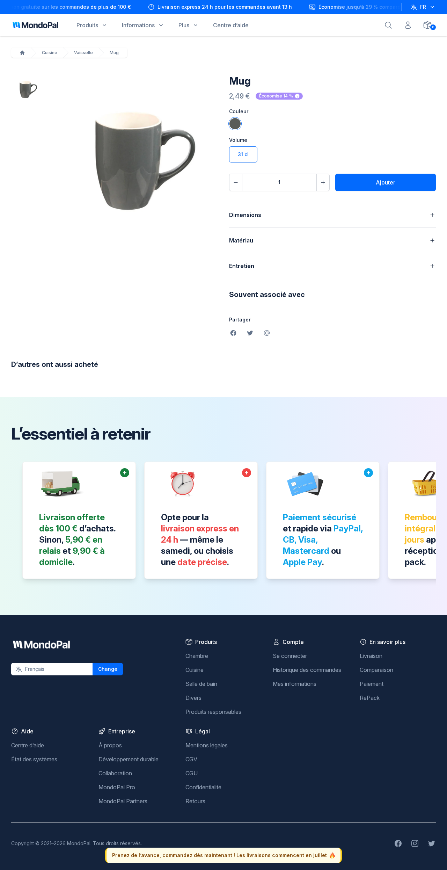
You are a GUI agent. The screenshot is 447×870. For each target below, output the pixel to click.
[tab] (26, 89)
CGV (191, 759)
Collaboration (115, 773)
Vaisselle (83, 52)
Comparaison (376, 669)
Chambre (196, 655)
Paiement (371, 683)
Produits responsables (213, 711)
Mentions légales (206, 745)
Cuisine (49, 52)
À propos (110, 745)
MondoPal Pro (116, 787)
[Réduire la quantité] (235, 182)
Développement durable (128, 759)
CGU (191, 773)
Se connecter (290, 655)
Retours (195, 801)
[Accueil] (22, 53)
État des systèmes (34, 759)
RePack (370, 697)
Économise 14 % (276, 96)
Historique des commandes (307, 669)
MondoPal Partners (122, 801)
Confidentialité (203, 787)
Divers (193, 697)
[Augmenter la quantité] (323, 182)
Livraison (371, 655)
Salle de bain (201, 683)
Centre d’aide (27, 745)
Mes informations (294, 683)
